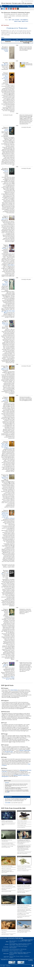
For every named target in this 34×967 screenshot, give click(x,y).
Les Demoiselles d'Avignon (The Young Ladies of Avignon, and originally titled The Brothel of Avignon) (8, 515)
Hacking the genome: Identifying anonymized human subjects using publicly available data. (24, 910)
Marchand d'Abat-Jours (4, 64)
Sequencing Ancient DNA (6, 891)
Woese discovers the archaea (7, 866)
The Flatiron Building (5, 171)
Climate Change (5, 895)
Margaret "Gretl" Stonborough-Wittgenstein (5, 283)
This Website (21, 941)
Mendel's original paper (25, 750)
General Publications (14, 950)
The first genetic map (21, 825)
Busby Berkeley (11, 264)
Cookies (22, 956)
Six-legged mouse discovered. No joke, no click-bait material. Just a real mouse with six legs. (24, 931)
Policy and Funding (23, 946)
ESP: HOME (2, 965)
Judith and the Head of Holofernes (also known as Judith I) (5, 77)
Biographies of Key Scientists (22, 944)
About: (7, 941)
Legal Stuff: (6, 956)
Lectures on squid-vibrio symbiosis (24, 866)
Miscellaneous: (5, 950)
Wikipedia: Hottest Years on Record (8, 905)
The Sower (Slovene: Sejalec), (5, 477)
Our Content (14, 941)
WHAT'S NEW (17, 21)
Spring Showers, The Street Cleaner (5, 50)
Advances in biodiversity (6, 868)
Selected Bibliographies (14, 949)
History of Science (13, 953)
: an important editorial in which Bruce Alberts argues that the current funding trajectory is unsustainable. (24, 842)
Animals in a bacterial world (23, 870)
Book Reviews (23, 949)
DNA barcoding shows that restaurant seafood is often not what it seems (8, 871)
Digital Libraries (27, 952)
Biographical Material (23, 953)
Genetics (11, 952)
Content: (7, 944)
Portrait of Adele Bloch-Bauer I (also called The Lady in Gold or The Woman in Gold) (7, 446)
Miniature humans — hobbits (7, 934)
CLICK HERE (8, 802)
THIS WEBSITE (24, 19)
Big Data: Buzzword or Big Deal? (23, 905)
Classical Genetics (16, 5)
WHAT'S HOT (25, 21)
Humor (21, 950)
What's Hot (30, 6)
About (9, 5)
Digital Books (12, 944)
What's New (29, 5)
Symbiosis (19, 856)
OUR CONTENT (15, 19)
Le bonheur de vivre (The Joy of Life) (4, 368)
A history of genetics (21, 827)
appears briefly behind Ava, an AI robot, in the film (8, 311)
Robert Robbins (14, 690)
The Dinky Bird (5, 248)
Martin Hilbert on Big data (22, 907)
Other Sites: (6, 953)
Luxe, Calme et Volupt (5, 219)
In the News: (6, 946)
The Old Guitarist (6, 130)
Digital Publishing (18, 952)
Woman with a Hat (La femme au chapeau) (5, 324)
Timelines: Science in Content (24, 943)
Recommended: (5, 949)
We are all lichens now (21, 868)
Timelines (23, 5)
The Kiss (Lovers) (5, 400)
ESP (10, 19)
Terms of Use (12, 956)
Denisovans (4, 932)
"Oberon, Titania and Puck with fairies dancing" (8, 678)
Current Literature (13, 946)
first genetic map (9, 751)
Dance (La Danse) (5, 665)
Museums (11, 954)
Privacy (17, 956)
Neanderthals (4, 930)
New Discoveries (13, 947)
